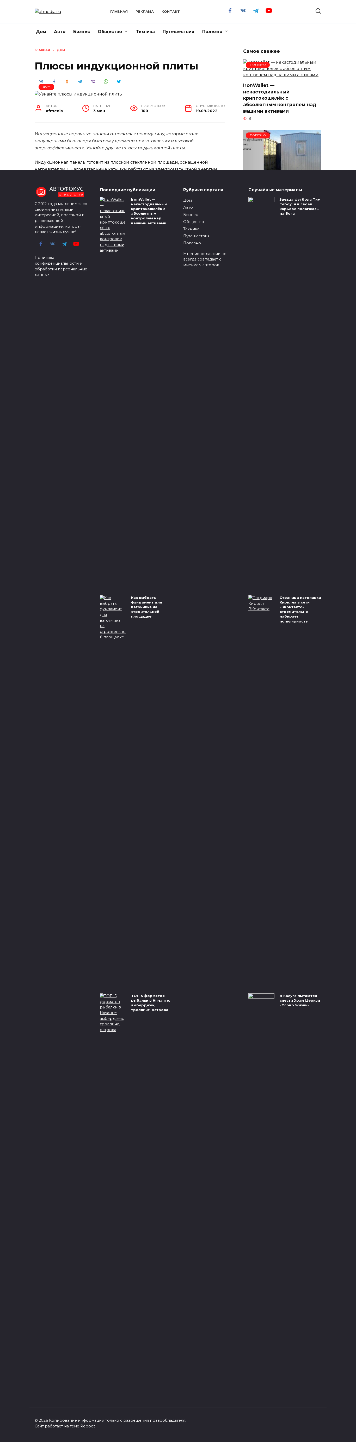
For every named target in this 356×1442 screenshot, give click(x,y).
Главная (119, 12)
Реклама (145, 12)
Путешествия (178, 31)
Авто (59, 31)
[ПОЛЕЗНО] (282, 74)
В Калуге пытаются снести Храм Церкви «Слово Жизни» (300, 1000)
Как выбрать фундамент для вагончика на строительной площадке (146, 607)
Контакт (171, 12)
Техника (145, 31)
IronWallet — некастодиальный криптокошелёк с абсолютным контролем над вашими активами (279, 98)
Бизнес (81, 31)
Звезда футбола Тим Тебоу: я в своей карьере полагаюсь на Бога (300, 206)
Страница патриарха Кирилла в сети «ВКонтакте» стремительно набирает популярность (300, 609)
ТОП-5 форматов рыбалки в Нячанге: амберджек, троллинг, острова (150, 1003)
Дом (41, 31)
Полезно (212, 31)
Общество (110, 31)
